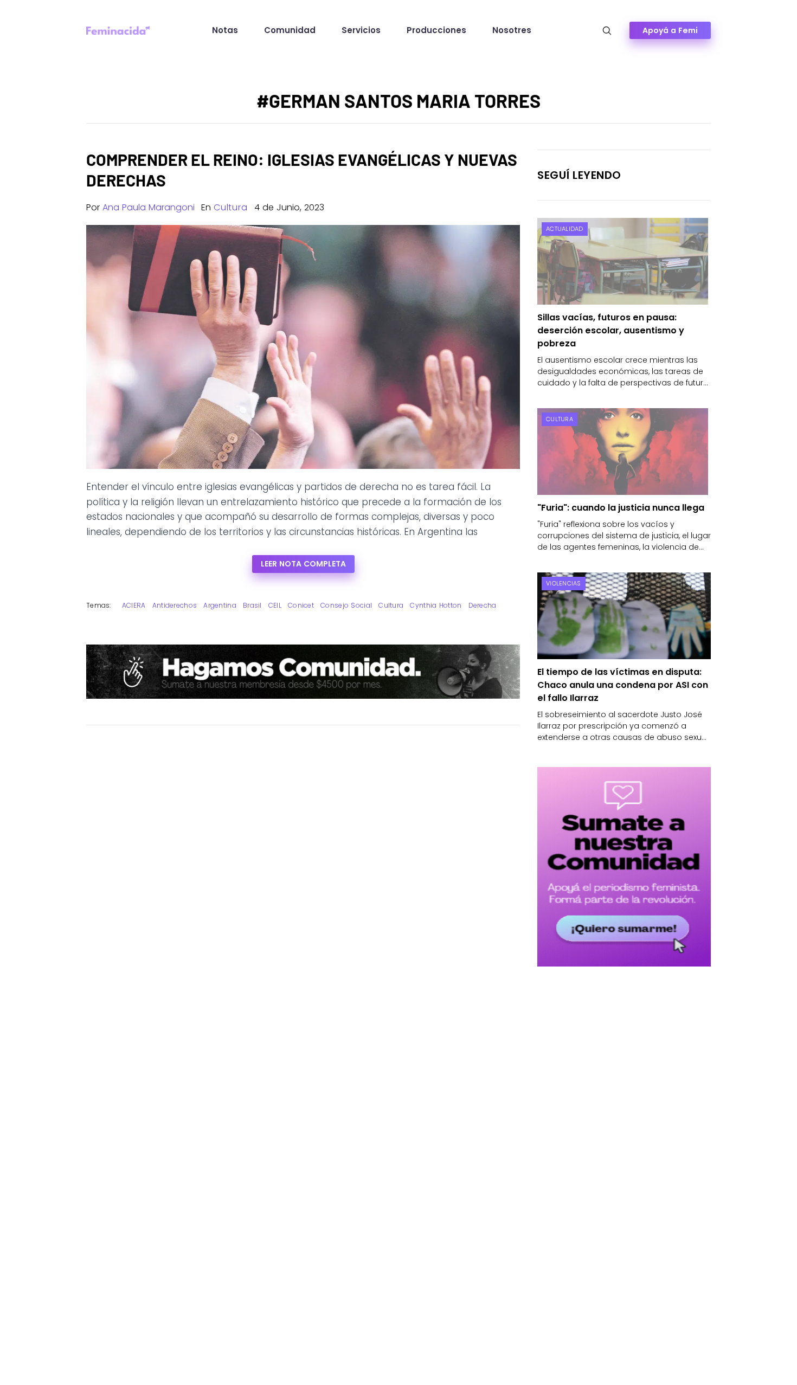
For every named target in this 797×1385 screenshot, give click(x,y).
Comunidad (290, 30)
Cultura (231, 207)
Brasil (252, 605)
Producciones (436, 30)
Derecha (482, 605)
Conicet (301, 605)
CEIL (274, 605)
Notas (225, 30)
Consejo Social (346, 605)
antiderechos (174, 605)
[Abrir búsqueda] (607, 30)
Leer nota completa (303, 563)
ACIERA (134, 605)
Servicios (361, 30)
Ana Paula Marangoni (148, 207)
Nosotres (511, 30)
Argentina (219, 605)
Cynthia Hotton (435, 605)
